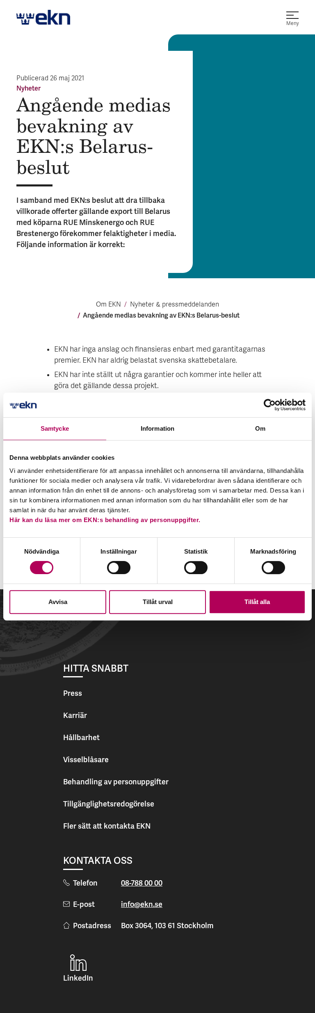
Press (72, 693)
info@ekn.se (141, 904)
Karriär (75, 715)
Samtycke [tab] (55, 428)
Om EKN (108, 305)
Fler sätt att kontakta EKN (107, 826)
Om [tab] (260, 428)
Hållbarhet (81, 737)
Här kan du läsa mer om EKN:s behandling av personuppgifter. (105, 519)
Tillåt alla (257, 601)
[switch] (118, 567)
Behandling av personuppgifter (116, 781)
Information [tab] (157, 428)
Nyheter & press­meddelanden (174, 305)
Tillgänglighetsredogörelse (108, 804)
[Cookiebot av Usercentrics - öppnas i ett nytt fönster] (270, 405)
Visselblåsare (86, 759)
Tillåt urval (158, 601)
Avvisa (57, 601)
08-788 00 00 (141, 883)
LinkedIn (78, 978)
